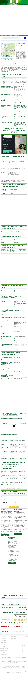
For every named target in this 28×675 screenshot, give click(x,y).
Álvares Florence (14, 440)
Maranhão (3, 654)
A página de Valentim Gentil (13, 613)
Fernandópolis (22, 440)
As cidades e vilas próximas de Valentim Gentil (14, 414)
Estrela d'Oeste (13, 451)
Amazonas (3, 642)
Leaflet (3, 55)
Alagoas (4, 638)
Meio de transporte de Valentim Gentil (11, 297)
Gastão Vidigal (22, 454)
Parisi (18, 181)
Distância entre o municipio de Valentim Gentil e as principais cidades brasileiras (13, 465)
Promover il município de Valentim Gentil (20, 623)
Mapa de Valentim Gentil (19, 290)
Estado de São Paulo (4, 35)
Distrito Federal (4, 648)
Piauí (14, 651)
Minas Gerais (14, 642)
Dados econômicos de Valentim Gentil (11, 353)
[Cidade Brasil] (14, 2)
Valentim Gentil (19, 43)
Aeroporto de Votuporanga (20, 301)
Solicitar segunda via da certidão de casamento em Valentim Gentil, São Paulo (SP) (20, 118)
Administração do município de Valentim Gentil (13, 185)
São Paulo (16, 242)
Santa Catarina (24, 647)
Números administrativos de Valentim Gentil (14, 227)
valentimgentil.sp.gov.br (19, 102)
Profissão (3, 497)
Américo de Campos (3, 455)
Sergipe (24, 651)
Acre (4, 636)
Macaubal (3, 458)
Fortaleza (3, 475)
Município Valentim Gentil (14, 35)
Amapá (4, 640)
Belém (11, 482)
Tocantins (24, 653)
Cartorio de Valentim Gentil (14, 156)
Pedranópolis (4, 440)
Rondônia (24, 643)
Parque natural (4, 348)
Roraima (24, 645)
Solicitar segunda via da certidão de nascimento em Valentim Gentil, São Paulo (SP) (20, 107)
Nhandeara (12, 447)
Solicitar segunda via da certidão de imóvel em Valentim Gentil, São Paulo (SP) (20, 124)
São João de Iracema (13, 445)
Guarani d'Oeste (22, 458)
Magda (16, 58)
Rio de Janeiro (13, 471)
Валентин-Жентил (12, 251)
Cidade (3, 501)
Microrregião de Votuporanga (18, 341)
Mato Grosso (14, 636)
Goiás (3, 652)
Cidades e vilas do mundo (18, 667)
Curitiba (11, 478)
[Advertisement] (14, 20)
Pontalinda (12, 458)
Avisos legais (6, 666)
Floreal (20, 444)
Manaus (3, 478)
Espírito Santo (3, 650)
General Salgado (22, 451)
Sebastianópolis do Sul (22, 431)
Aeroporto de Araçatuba (19, 305)
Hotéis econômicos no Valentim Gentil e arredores (14, 609)
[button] (3, 45)
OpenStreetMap (5, 56)
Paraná (14, 648)
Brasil (15, 239)
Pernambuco (14, 649)
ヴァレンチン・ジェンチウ (5, 251)
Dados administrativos (11, 236)
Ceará (4, 646)
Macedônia (21, 447)
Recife (2, 482)
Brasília (20, 471)
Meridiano (11, 58)
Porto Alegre (13, 484)
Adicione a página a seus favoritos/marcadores (20, 620)
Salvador (12, 475)
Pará (14, 644)
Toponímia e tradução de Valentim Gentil (12, 246)
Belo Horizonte (22, 475)
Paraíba (14, 646)
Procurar (14, 506)
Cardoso (12, 454)
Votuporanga (5, 58)
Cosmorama (4, 451)
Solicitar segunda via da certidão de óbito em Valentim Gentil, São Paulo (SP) (20, 112)
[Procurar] (25, 38)
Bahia (4, 644)
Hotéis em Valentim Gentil (13, 604)
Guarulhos (21, 484)
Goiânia (21, 478)
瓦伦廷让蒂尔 (22, 250)
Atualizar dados (4, 71)
